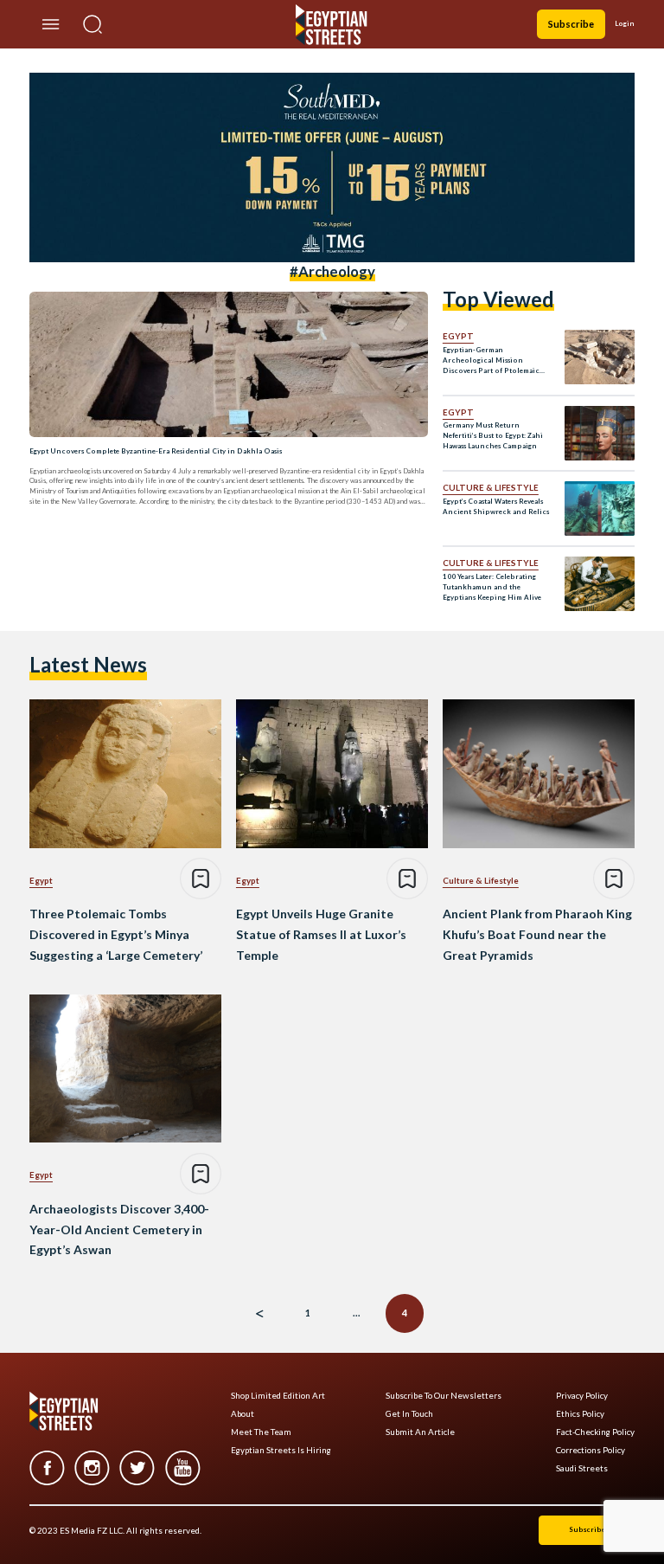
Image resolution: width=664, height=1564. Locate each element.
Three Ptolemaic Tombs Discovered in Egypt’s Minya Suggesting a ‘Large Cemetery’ (115, 934)
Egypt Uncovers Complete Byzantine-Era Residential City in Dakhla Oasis (155, 451)
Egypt (458, 336)
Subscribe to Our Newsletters (443, 1395)
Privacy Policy (582, 1395)
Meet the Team (261, 1432)
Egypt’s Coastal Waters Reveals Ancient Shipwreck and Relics (496, 506)
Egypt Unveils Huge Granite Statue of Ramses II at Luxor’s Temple (321, 934)
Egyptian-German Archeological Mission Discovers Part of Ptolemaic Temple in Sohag (491, 360)
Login (625, 23)
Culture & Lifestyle (491, 487)
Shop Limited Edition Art (278, 1395)
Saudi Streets (582, 1468)
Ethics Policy (580, 1414)
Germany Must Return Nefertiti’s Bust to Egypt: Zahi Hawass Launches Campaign (493, 435)
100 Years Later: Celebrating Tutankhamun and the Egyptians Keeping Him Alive (492, 587)
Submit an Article (420, 1432)
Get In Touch (409, 1414)
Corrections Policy (590, 1450)
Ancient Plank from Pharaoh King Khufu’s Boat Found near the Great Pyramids (537, 934)
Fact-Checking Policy (595, 1432)
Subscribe (571, 23)
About (242, 1414)
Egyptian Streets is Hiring (281, 1450)
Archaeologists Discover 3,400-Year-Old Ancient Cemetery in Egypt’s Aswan (119, 1229)
